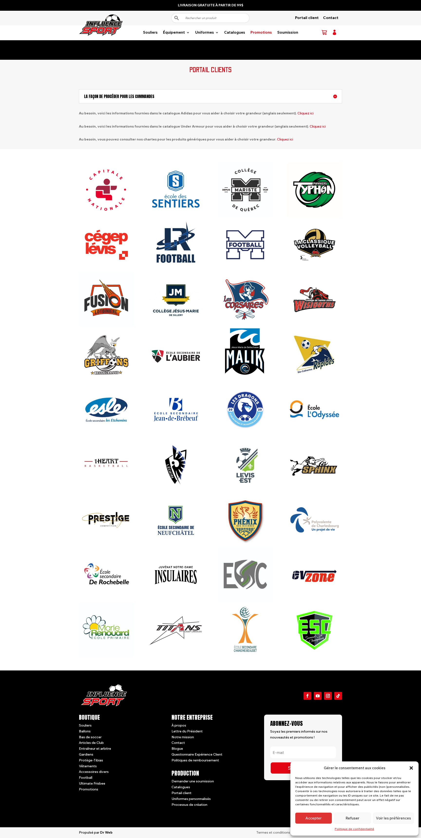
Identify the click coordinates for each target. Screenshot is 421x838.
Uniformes (204, 33)
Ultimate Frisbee (92, 783)
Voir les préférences (393, 818)
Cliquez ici (305, 113)
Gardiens (86, 754)
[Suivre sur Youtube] (318, 696)
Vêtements (88, 766)
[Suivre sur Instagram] (328, 696)
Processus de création (189, 804)
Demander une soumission (193, 781)
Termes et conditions (273, 832)
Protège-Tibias (91, 760)
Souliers (150, 33)
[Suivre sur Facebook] (307, 696)
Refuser (352, 818)
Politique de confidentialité (354, 829)
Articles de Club (91, 742)
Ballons (85, 731)
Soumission (287, 33)
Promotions (261, 33)
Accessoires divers (94, 771)
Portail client (307, 17)
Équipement (174, 33)
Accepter (314, 818)
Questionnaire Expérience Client (197, 754)
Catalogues (234, 33)
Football (85, 777)
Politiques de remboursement (195, 760)
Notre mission (183, 737)
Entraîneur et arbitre (95, 748)
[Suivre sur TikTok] (338, 696)
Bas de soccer (90, 737)
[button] (411, 768)
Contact (330, 17)
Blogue (177, 748)
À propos (179, 725)
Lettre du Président (187, 731)
